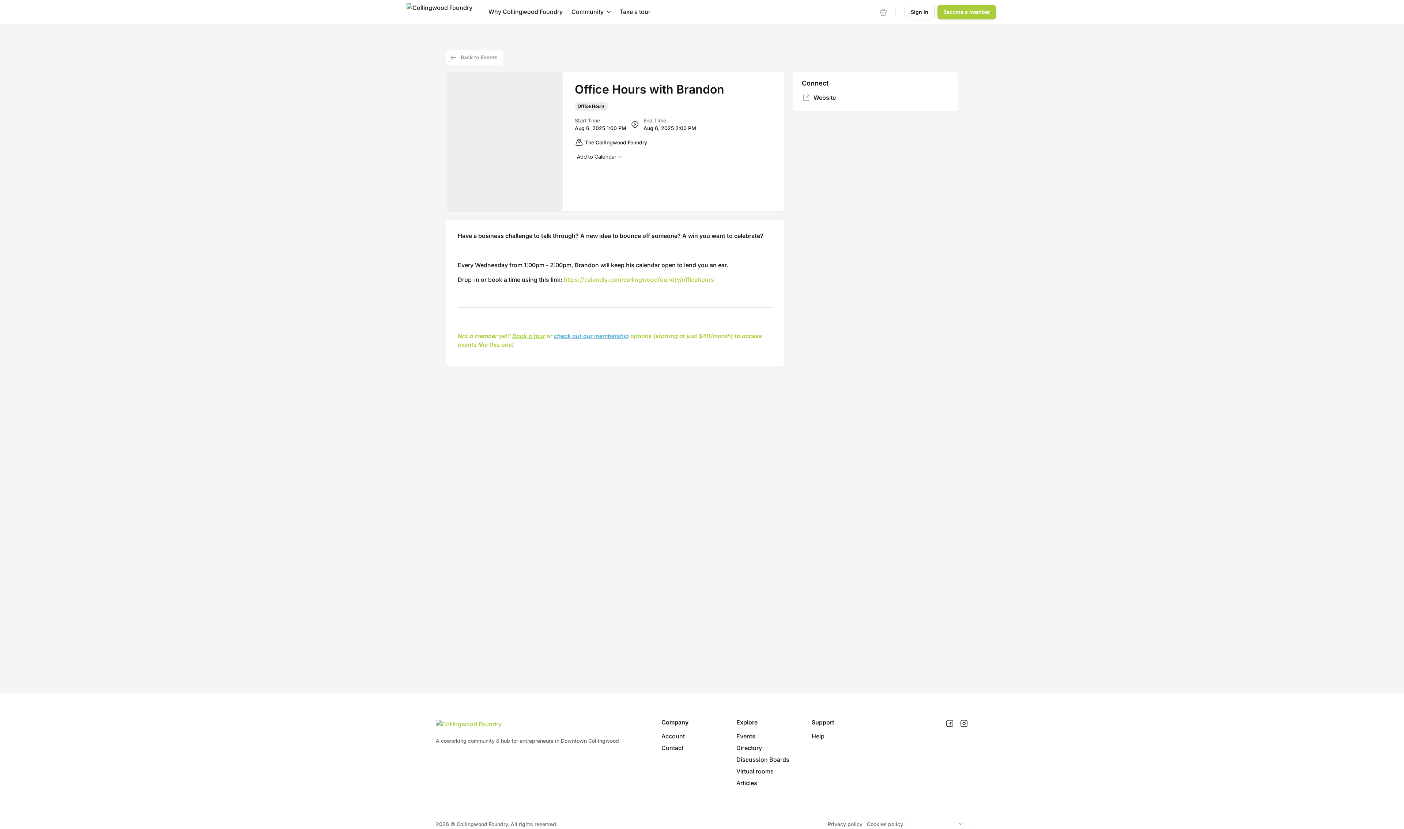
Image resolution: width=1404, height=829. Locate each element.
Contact (672, 748)
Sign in (919, 12)
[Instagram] (964, 723)
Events (745, 736)
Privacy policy (845, 824)
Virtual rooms (755, 771)
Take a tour (635, 11)
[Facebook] (950, 723)
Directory (749, 748)
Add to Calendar (596, 157)
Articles (746, 783)
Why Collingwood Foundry (525, 11)
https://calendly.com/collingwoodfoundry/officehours (639, 279)
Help (818, 736)
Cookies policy (885, 824)
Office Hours (591, 106)
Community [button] (587, 11)
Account (673, 736)
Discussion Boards (762, 759)
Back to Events (479, 57)
